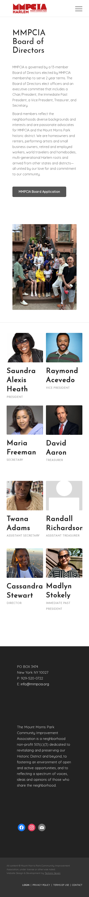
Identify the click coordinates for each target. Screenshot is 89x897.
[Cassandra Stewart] (25, 563)
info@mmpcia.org (35, 684)
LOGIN (25, 885)
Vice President (58, 388)
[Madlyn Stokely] (64, 563)
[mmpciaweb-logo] (37, 8)
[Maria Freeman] (25, 420)
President (15, 397)
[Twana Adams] (25, 495)
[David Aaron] (64, 420)
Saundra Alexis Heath (21, 380)
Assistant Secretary (23, 535)
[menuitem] (76, 8)
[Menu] (76, 8)
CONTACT (77, 885)
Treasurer (54, 460)
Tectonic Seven (52, 873)
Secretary (15, 460)
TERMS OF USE (61, 885)
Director (14, 603)
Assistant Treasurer (62, 535)
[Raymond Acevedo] (64, 347)
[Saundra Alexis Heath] (25, 347)
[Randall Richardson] (64, 495)
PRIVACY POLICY (41, 885)
